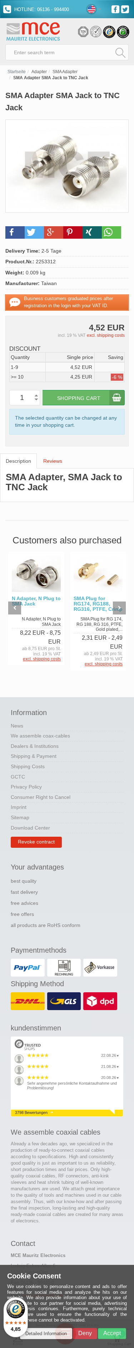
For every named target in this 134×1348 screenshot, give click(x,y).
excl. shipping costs (106, 335)
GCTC (18, 777)
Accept (112, 1333)
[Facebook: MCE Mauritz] (116, 9)
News (17, 726)
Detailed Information (46, 1333)
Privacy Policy (26, 787)
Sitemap (20, 817)
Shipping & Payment (33, 756)
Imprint (18, 807)
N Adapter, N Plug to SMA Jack (36, 601)
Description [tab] (18, 461)
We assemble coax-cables (40, 736)
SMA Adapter (65, 71)
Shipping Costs (28, 766)
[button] (15, 232)
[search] (120, 52)
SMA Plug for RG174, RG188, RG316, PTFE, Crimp (98, 604)
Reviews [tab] (52, 461)
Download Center (30, 828)
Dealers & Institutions (35, 746)
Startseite (17, 71)
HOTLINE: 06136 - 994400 (41, 9)
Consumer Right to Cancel (40, 797)
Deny (85, 1333)
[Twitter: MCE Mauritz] (126, 9)
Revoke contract (36, 842)
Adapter (39, 71)
